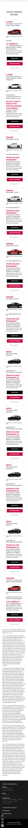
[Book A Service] (2, 822)
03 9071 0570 (5, 795)
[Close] (2, 825)
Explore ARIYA (14, 397)
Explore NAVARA (14, 179)
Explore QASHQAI (14, 620)
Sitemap (20, 824)
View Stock (14, 58)
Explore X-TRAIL (15, 63)
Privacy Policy (13, 824)
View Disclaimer (14, 68)
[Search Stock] (2, 819)
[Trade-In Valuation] (2, 815)
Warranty (10, 632)
